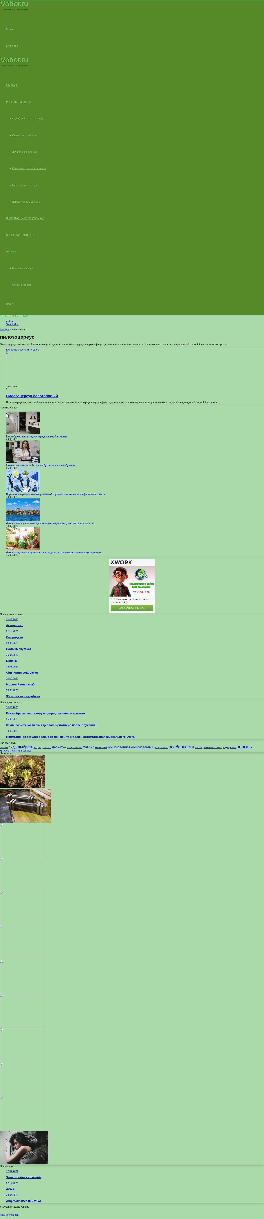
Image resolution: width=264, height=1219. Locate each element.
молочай (101, 747)
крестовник (46, 748)
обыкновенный (142, 747)
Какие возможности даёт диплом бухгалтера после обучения (40, 465)
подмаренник (229, 747)
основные (164, 748)
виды (13, 747)
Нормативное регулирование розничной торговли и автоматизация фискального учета (55, 494)
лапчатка (59, 747)
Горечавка (4, 748)
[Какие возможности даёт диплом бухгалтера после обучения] (23, 462)
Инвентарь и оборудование (25, 218)
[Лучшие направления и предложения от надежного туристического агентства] (23, 520)
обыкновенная (119, 747)
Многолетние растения (25, 185)
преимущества (7, 751)
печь (220, 748)
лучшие (88, 747)
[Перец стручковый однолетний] (22, 1095)
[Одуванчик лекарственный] (22, 1061)
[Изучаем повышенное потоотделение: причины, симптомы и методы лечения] (24, 1163)
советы (27, 750)
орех (157, 748)
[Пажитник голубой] (22, 992)
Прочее (11, 251)
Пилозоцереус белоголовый (32, 396)
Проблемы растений (20, 235)
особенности (181, 746)
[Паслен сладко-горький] (22, 1026)
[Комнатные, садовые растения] (14, 10)
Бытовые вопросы (22, 268)
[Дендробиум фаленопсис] (22, 856)
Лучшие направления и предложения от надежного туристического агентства (50, 523)
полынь (244, 746)
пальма (213, 747)
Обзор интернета (21, 285)
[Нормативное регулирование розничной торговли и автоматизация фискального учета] (23, 491)
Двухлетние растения (24, 152)
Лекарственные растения (26, 201)
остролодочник (202, 747)
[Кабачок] (22, 1129)
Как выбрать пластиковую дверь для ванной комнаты (36, 436)
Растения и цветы (18, 102)
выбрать (25, 747)
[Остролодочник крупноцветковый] (22, 787)
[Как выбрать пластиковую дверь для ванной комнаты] (23, 433)
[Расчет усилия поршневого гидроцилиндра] (25, 821)
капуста (37, 747)
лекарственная (74, 747)
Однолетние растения (24, 135)
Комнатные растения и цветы (29, 168)
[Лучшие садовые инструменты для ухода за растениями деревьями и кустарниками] (23, 549)
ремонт (18, 751)
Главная (4, 329)
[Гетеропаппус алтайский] (21, 958)
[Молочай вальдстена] (23, 890)
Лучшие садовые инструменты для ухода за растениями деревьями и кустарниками (54, 552)
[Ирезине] (22, 924)
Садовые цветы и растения (27, 118)
